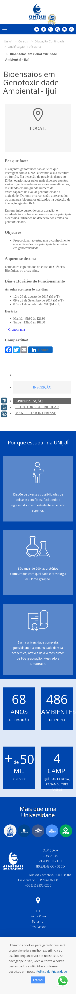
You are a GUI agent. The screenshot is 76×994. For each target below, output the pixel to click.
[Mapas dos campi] (43, 29)
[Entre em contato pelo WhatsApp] (63, 981)
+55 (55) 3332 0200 (38, 885)
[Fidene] (10, 830)
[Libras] (4, 400)
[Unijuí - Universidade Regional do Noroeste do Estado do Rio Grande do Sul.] (38, 12)
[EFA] (66, 830)
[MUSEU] (38, 830)
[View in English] (64, 29)
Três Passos (38, 927)
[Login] (36, 29)
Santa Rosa (38, 916)
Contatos (50, 856)
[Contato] (50, 29)
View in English (50, 861)
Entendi (38, 980)
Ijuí (38, 911)
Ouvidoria (50, 850)
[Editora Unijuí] (24, 830)
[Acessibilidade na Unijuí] (71, 29)
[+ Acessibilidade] (4, 414)
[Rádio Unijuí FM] (52, 830)
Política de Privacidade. (52, 972)
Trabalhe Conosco (50, 866)
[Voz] (4, 407)
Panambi (38, 921)
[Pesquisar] (57, 29)
